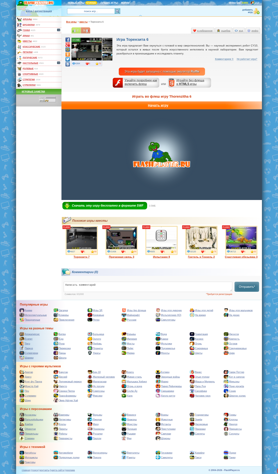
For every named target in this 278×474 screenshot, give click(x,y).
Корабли (199, 452)
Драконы (132, 419)
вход (29, 10)
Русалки (98, 433)
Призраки (200, 429)
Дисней (63, 376)
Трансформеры (67, 395)
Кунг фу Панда (33, 381)
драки (26, 36)
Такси (198, 457)
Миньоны (234, 381)
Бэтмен (165, 372)
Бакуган (63, 372)
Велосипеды (100, 452)
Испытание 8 (161, 256)
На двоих (234, 315)
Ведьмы (97, 414)
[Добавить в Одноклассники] (67, 54)
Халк (130, 395)
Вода (164, 334)
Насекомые (201, 424)
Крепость (234, 338)
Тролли (97, 438)
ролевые (28, 68)
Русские (131, 319)
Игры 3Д (97, 310)
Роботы (63, 433)
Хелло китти (168, 395)
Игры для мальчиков (241, 310)
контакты (45, 470)
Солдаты (234, 433)
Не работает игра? (247, 59)
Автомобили (66, 452)
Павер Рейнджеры (171, 386)
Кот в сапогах (237, 376)
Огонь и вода (134, 386)
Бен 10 (97, 372)
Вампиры (64, 414)
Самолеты (167, 457)
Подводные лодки (69, 457)
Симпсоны (99, 391)
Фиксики (97, 395)
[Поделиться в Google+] (67, 44)
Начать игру (158, 105)
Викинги (131, 414)
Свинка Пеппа (67, 391)
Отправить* (247, 286)
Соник (232, 391)
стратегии (29, 79)
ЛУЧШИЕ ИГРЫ (109, 3)
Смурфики (201, 391)
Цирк (232, 353)
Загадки (63, 310)
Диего (28, 376)
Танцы (62, 353)
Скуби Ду (132, 391)
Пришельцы (31, 433)
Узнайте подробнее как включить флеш (141, 82)
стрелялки (29, 85)
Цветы (198, 353)
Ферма (130, 353)
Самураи (166, 433)
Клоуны (233, 419)
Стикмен (29, 438)
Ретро (96, 319)
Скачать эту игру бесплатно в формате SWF (108, 205)
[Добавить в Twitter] (67, 59)
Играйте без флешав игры (190, 82)
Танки (232, 457)
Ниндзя (233, 424)
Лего (27, 343)
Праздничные (32, 319)
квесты (27, 41)
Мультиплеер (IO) (171, 315)
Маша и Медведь (205, 381)
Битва (62, 334)
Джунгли (234, 334)
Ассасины (30, 414)
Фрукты (165, 353)
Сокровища (201, 348)
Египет (29, 338)
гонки (26, 30)
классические (31, 47)
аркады (27, 19)
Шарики (29, 357)
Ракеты (131, 457)
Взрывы (131, 334)
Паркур (29, 348)
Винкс (198, 372)
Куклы (62, 424)
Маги (96, 424)
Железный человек (104, 376)
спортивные (30, 74)
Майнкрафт (133, 315)
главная (26, 470)
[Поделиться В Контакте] (67, 64)
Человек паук (202, 395)
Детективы (65, 419)
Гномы (232, 414)
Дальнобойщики (34, 419)
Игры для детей (204, 310)
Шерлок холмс (237, 395)
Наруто (63, 386)
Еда (61, 338)
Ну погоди (98, 386)
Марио (164, 381)
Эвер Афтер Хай (68, 400)
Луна (61, 343)
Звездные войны (170, 376)
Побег (130, 348)
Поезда (97, 457)
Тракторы (30, 462)
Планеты (98, 348)
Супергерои (31, 353)
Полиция (132, 429)
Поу (27, 391)
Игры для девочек (171, 310)
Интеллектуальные (36, 315)
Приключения (66, 319)
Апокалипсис (32, 334)
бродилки (29, 25)
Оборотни (30, 429)
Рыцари (131, 433)
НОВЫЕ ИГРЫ (76, 3)
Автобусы (30, 452)
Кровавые (98, 315)
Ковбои (29, 424)
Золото (97, 338)
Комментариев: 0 (224, 59)
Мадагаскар (99, 381)
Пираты (63, 429)
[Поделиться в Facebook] (67, 39)
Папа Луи (200, 386)
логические (30, 57)
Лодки (232, 452)
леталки (28, 52)
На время (200, 315)
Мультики (166, 343)
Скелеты (200, 433)
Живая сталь (134, 376)
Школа (62, 357)
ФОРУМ (125, 3)
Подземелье (168, 348)
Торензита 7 (82, 256)
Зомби (198, 419)
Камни (164, 338)
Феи (129, 438)
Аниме (28, 310)
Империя (132, 338)
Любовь (97, 343)
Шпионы (165, 438)
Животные (167, 419)
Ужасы (96, 353)
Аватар (29, 372)
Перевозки (65, 348)
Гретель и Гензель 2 (201, 256)
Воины (164, 414)
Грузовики (166, 452)
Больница (98, 334)
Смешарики (167, 391)
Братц (130, 372)
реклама (70, 470)
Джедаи (97, 419)
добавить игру (247, 11)
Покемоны (98, 429)
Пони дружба (236, 386)
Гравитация (201, 334)
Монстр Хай (31, 386)
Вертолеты (133, 452)
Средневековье (238, 348)
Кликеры (64, 315)
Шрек (28, 400)
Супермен (30, 395)
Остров (233, 343)
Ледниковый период (70, 381)
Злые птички (202, 376)
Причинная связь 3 (121, 256)
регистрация (43, 10)
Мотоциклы (31, 457)
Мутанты (166, 424)
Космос (199, 338)
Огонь (198, 343)
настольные (30, 63)
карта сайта (57, 470)
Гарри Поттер (236, 372)
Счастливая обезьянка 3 (241, 256)
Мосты (130, 343)
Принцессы (235, 429)
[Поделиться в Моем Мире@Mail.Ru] (67, 49)
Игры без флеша (136, 310)
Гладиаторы (202, 414)
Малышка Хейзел (137, 381)
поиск (35, 470)
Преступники (168, 429)
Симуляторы (168, 319)
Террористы (65, 438)
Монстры (132, 424)
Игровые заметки (33, 91)
